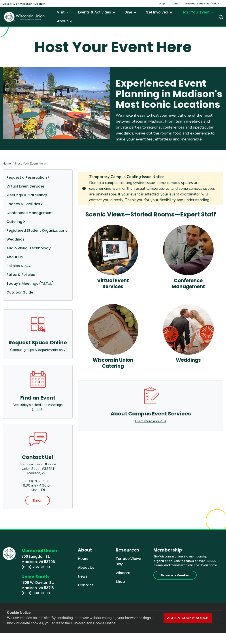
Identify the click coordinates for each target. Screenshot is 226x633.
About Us (14, 257)
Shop (161, 3)
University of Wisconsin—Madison (24, 4)
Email (37, 500)
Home (7, 163)
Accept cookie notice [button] (187, 618)
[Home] (24, 17)
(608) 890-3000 (35, 593)
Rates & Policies (20, 274)
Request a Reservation (26, 177)
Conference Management (29, 212)
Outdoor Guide (19, 292)
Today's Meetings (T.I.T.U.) (30, 283)
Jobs (175, 3)
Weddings (15, 239)
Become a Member (175, 575)
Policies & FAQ (19, 265)
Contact (85, 585)
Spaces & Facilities (23, 204)
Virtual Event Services (25, 186)
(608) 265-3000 (35, 567)
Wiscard (123, 572)
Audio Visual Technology (28, 248)
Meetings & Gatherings (27, 195)
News (82, 576)
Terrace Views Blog (128, 561)
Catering (14, 221)
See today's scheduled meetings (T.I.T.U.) (38, 407)
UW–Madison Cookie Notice (93, 623)
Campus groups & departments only (37, 349)
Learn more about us (150, 421)
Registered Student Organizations (36, 230)
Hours (83, 558)
